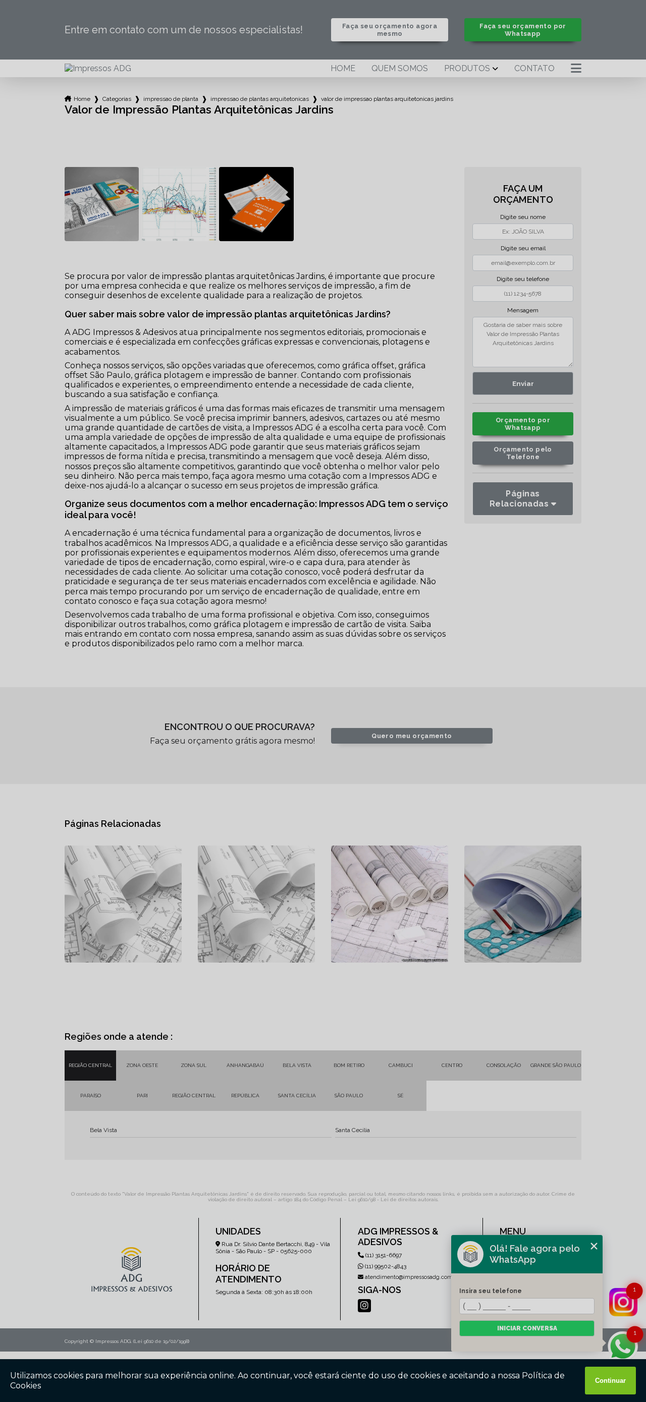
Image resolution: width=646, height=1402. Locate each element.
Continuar (610, 1380)
